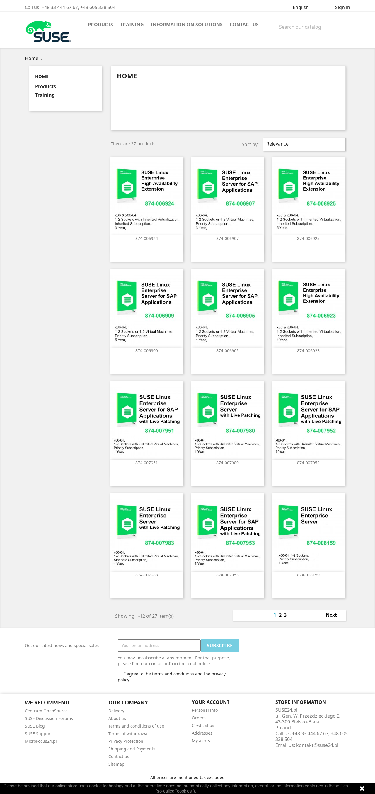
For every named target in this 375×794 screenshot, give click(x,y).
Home (41, 76)
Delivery (116, 710)
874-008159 (308, 575)
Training (132, 24)
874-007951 (146, 463)
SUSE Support (38, 733)
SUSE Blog (35, 726)
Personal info (205, 710)
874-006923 (308, 350)
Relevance (303, 144)
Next (334, 615)
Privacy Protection (125, 741)
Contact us (244, 24)
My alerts (201, 740)
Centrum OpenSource (46, 710)
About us (117, 718)
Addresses (202, 733)
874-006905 (227, 350)
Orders (199, 718)
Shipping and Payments (131, 749)
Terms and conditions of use (136, 726)
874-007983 (146, 575)
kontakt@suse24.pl (317, 745)
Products (100, 24)
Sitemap (116, 764)
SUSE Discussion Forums (49, 718)
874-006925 (308, 238)
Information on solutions (187, 24)
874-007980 (227, 463)
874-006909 (146, 350)
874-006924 (146, 238)
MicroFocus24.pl (41, 741)
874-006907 (227, 238)
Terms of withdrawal (128, 733)
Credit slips (203, 725)
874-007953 (227, 575)
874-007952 (308, 463)
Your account (210, 702)
